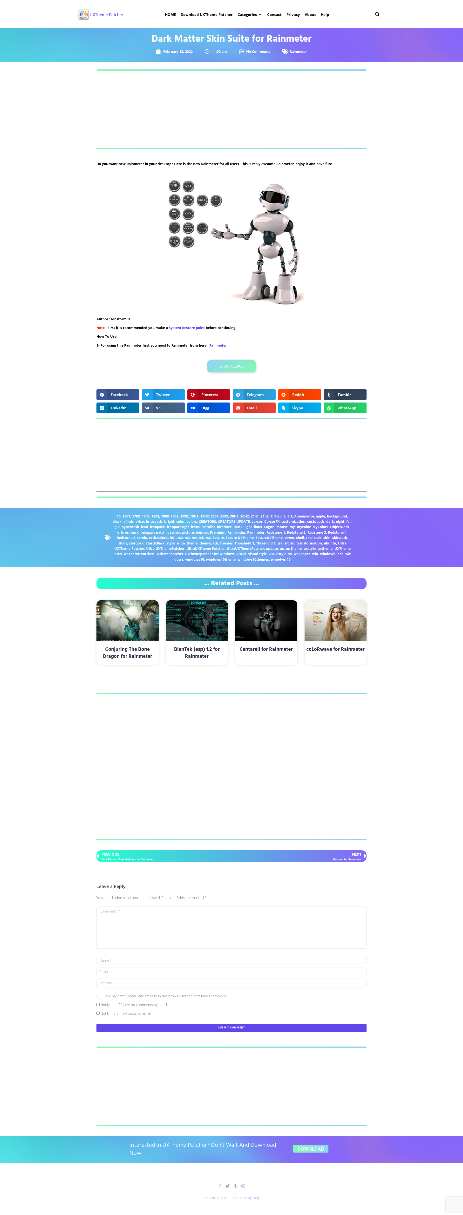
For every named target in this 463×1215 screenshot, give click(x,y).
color (180, 521)
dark (330, 521)
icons (195, 526)
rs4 (194, 537)
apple (320, 516)
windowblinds (331, 553)
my (292, 526)
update (272, 548)
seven (289, 537)
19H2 (204, 516)
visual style (257, 553)
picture (188, 532)
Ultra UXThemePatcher (165, 548)
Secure (218, 537)
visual (241, 553)
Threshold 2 (266, 543)
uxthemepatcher (169, 553)
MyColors (320, 526)
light (248, 526)
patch (160, 532)
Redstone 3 (316, 532)
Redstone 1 (275, 532)
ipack (238, 526)
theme (192, 543)
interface (224, 526)
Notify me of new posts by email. (126, 1013)
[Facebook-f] (220, 1186)
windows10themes (253, 559)
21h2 (265, 516)
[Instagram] (243, 1186)
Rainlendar (236, 532)
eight (340, 521)
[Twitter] (228, 1186)
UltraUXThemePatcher (245, 548)
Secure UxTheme (240, 537)
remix (142, 537)
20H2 (244, 516)
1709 (146, 516)
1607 (126, 516)
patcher (173, 532)
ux (282, 548)
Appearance (304, 516)
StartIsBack (155, 543)
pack (135, 532)
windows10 (194, 559)
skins (122, 543)
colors (192, 521)
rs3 (187, 537)
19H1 (194, 516)
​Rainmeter (218, 345)
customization (293, 521)
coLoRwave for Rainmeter (335, 649)
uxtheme (325, 548)
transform (286, 543)
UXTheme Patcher (139, 553)
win (315, 553)
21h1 (255, 516)
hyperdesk (130, 526)
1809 (165, 516)
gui (117, 526)
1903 (174, 516)
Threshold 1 (244, 543)
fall (348, 521)
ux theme (294, 548)
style (171, 543)
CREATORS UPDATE (234, 521)
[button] (250, 14)
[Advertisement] (231, 109)
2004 (214, 516)
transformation (309, 543)
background (337, 516)
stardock (136, 543)
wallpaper (302, 553)
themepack (208, 543)
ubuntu (330, 543)
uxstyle (310, 548)
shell (300, 537)
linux (258, 526)
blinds (128, 521)
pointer (202, 532)
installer (208, 526)
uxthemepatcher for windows (210, 553)
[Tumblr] (235, 1186)
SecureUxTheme (269, 537)
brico (140, 521)
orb (120, 532)
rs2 (180, 537)
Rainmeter (298, 51)
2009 (224, 516)
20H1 (234, 516)
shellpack (313, 537)
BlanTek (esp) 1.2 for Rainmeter (197, 652)
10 (119, 516)
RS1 (173, 537)
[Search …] (377, 14)
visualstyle (277, 553)
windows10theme (221, 559)
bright (169, 521)
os (127, 532)
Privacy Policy (251, 1198)
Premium (217, 532)
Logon (269, 526)
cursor (257, 521)
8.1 (289, 516)
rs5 (201, 537)
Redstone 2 (296, 532)
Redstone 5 (126, 537)
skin (326, 537)
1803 (155, 516)
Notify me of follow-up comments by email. (134, 1004)
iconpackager (178, 526)
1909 (184, 516)
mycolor (304, 526)
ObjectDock (339, 526)
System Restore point (187, 327)
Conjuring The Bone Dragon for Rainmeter (127, 652)
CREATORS (207, 521)
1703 (136, 516)
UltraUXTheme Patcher (205, 548)
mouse (282, 526)
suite (181, 543)
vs (290, 553)
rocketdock (158, 537)
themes (226, 543)
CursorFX (271, 521)
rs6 (208, 537)
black (117, 521)
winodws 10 (281, 559)
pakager (147, 532)
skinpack (339, 537)
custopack (315, 521)
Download (231, 366)
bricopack (154, 521)
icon (144, 526)
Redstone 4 (337, 532)
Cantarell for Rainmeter (266, 649)
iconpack (157, 526)
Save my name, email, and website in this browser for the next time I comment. (165, 996)
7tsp (278, 516)
